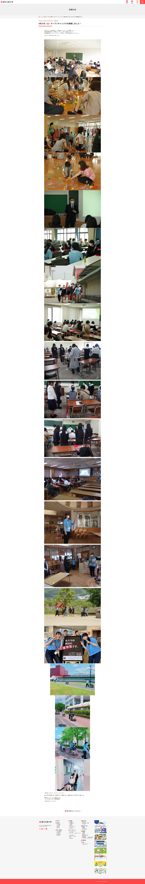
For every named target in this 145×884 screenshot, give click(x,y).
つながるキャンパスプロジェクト (87, 838)
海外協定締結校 (84, 829)
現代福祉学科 (59, 834)
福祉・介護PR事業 (85, 835)
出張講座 (83, 832)
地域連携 (83, 831)
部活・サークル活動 (72, 836)
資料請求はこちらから (73, 811)
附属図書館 (84, 840)
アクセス (58, 828)
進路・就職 (84, 820)
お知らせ (45, 16)
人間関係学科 (59, 832)
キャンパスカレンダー (72, 831)
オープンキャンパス (58, 16)
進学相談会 (71, 828)
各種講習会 (84, 836)
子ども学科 (58, 833)
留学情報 (83, 828)
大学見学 (83, 833)
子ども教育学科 (59, 831)
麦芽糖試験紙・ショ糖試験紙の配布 (87, 837)
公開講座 (83, 834)
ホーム (41, 16)
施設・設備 (71, 832)
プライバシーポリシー (85, 843)
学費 (70, 837)
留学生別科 (58, 835)
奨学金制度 (71, 838)
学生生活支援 (71, 835)
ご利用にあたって (85, 844)
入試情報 (51, 16)
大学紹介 (58, 822)
